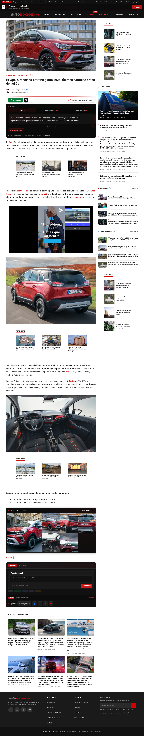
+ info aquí (124, 713)
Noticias (46, 14)
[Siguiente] (93, 126)
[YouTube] (29, 709)
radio (68, 372)
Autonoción (46, 731)
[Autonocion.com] (25, 14)
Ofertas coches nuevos (54, 712)
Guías (79, 14)
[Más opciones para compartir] (31, 100)
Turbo (72, 381)
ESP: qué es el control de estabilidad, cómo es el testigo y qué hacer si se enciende (118, 177)
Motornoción (60, 14)
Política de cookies (80, 717)
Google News (25, 604)
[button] (88, 510)
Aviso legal (77, 712)
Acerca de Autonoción (81, 702)
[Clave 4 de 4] (55, 126)
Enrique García (20, 90)
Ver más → (135, 188)
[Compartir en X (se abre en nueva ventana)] (26, 100)
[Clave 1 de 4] (47, 126)
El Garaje (91, 14)
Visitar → (91, 597)
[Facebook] (10, 709)
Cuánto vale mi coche (54, 717)
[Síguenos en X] (40, 603)
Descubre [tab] (80, 110)
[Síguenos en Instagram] (45, 603)
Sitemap (49, 722)
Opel (11, 142)
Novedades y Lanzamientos (17, 75)
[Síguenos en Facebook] (34, 603)
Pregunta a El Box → (16, 130)
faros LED (43, 194)
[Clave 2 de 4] (49, 126)
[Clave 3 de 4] (52, 126)
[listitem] (24, 533)
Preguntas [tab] (51, 110)
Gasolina (119, 14)
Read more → (134, 231)
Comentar (87, 586)
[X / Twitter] (17, 709)
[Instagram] (23, 709)
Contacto (77, 707)
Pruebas (71, 14)
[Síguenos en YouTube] (51, 603)
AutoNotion (133, 14)
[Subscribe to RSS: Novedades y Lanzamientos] (31, 75)
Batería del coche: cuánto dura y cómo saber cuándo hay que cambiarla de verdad (116, 127)
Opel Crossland (22, 191)
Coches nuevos (103, 14)
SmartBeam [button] (80, 197)
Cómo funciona (46, 135)
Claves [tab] (21, 110)
